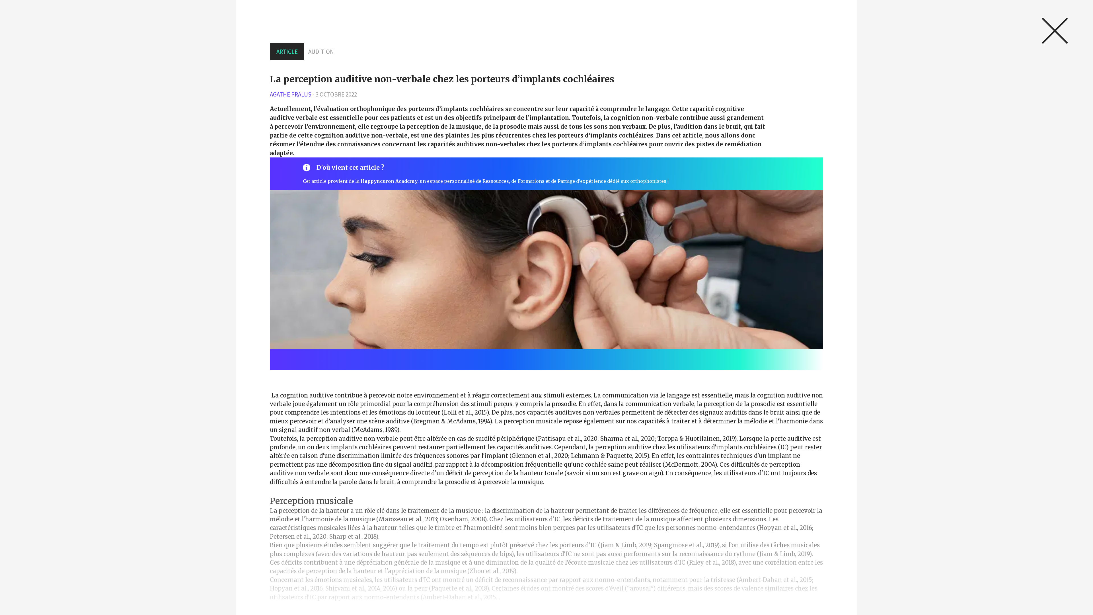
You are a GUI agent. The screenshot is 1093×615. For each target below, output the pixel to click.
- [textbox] (313, 94)
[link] (1055, 31)
